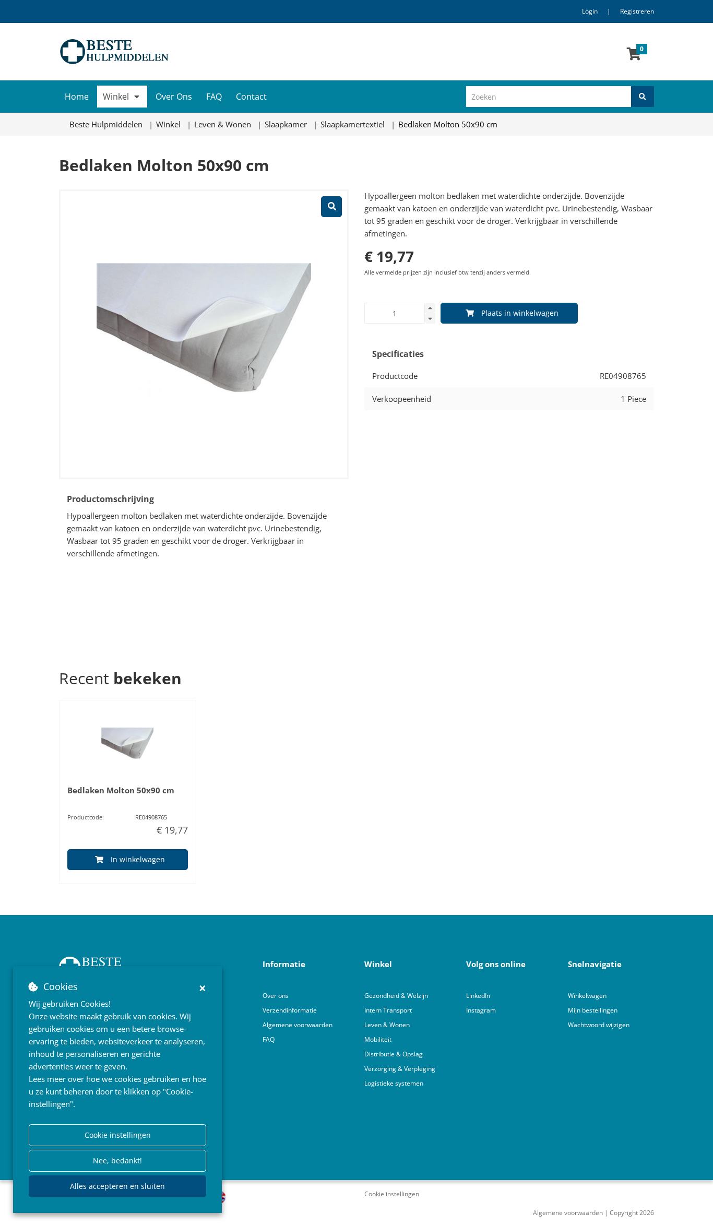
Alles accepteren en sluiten (117, 1186)
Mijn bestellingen (592, 1010)
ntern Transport (389, 1010)
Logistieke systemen (393, 1083)
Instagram (481, 1010)
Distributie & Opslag (393, 1054)
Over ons (276, 995)
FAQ (214, 96)
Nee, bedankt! (117, 1160)
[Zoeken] (642, 96)
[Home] (204, 52)
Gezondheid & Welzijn (396, 995)
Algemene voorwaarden (297, 1024)
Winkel (116, 96)
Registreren (637, 11)
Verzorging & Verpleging (399, 1068)
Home (77, 96)
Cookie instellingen (118, 1135)
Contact (251, 96)
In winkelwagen (138, 859)
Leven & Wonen (387, 1024)
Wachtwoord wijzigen (598, 1024)
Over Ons (174, 96)
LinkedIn (478, 995)
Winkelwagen (587, 995)
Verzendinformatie (290, 1010)
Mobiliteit (377, 1039)
